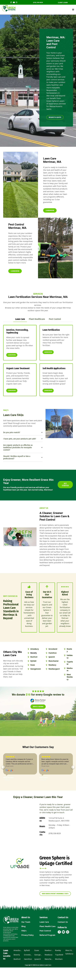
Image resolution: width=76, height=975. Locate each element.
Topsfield (59, 954)
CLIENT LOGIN (63, 2)
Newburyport (49, 950)
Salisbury (69, 953)
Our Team (25, 922)
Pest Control (45, 930)
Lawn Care (44, 922)
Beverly (17, 954)
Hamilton (28, 959)
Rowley (58, 950)
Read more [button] (9, 766)
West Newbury (69, 950)
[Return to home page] (10, 920)
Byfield (27, 950)
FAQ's (23, 930)
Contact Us (63, 922)
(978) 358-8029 (38, 2)
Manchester (49, 959)
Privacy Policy (27, 935)
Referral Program (47, 935)
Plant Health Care (47, 926)
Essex (36, 950)
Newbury (48, 954)
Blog (23, 926)
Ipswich (37, 959)
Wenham (59, 959)
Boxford (17, 959)
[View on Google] (9, 770)
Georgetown (38, 954)
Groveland (28, 954)
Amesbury (18, 950)
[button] (55, 117)
